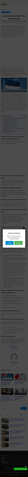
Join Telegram (9, 243)
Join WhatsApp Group (20, 469)
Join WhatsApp (18, 243)
